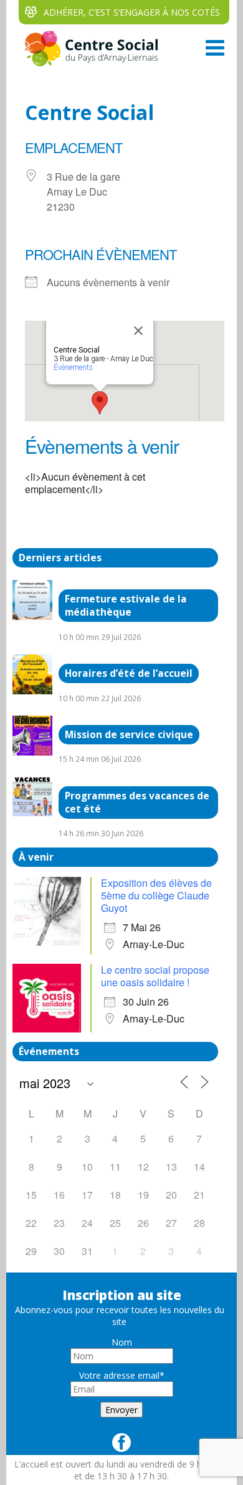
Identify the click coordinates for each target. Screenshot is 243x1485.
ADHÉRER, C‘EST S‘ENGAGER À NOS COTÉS (132, 12)
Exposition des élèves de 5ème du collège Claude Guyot (156, 895)
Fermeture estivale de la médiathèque (126, 605)
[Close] (138, 331)
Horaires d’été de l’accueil (129, 673)
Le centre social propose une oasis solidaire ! (155, 975)
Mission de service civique (129, 734)
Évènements (73, 367)
